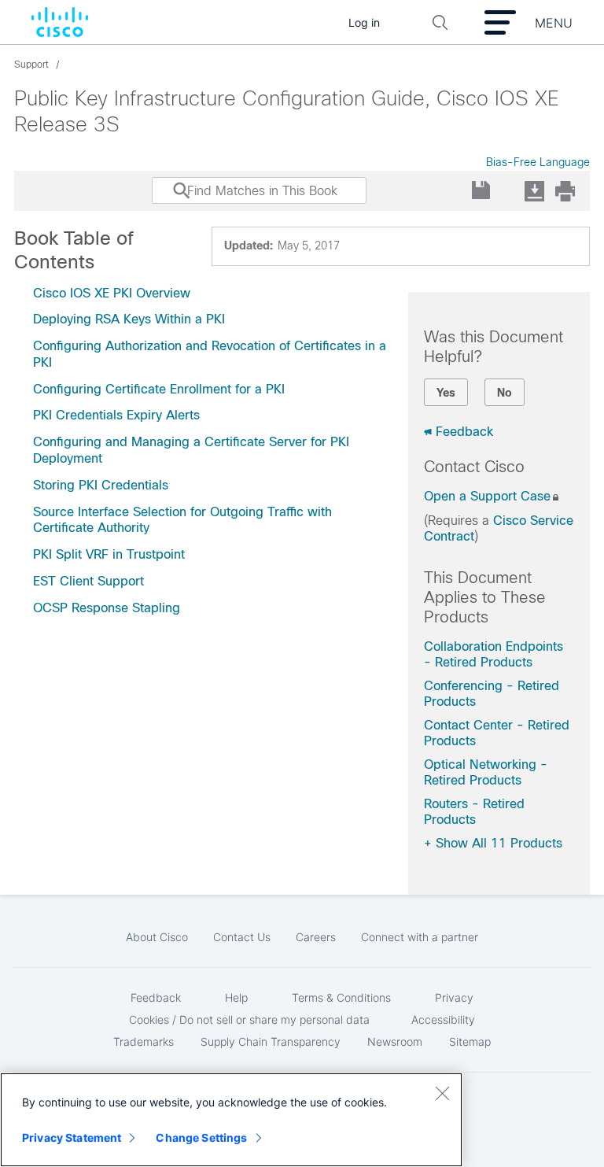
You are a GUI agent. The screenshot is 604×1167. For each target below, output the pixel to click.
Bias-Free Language (538, 162)
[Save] (481, 190)
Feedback (464, 431)
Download (534, 190)
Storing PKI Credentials (100, 485)
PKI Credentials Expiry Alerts (116, 415)
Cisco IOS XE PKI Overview (111, 293)
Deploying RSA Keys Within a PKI (129, 319)
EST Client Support (88, 581)
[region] (231, 1120)
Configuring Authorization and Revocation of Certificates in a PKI (209, 354)
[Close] (442, 1093)
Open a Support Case (487, 496)
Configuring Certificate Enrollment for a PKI (159, 389)
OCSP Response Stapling (106, 608)
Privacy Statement (71, 1137)
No (504, 392)
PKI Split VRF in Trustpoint (109, 554)
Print (564, 190)
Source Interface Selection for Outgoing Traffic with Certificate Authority (182, 520)
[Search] (167, 198)
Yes (445, 392)
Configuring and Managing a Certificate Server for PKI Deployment (191, 450)
